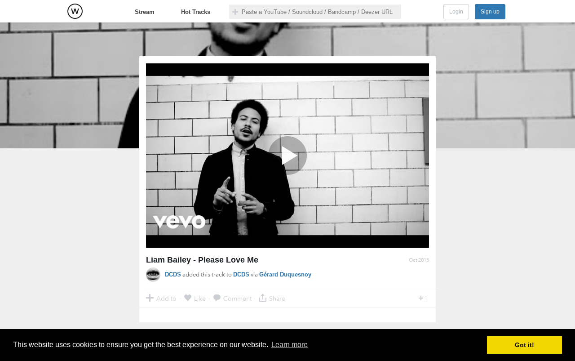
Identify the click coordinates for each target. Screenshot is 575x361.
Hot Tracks (195, 12)
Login (456, 12)
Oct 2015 (419, 260)
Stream (145, 12)
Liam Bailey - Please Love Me (202, 259)
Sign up (490, 12)
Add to (166, 298)
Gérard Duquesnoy (285, 274)
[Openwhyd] (75, 11)
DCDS (173, 274)
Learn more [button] (289, 344)
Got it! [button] (524, 344)
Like (200, 298)
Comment (237, 298)
